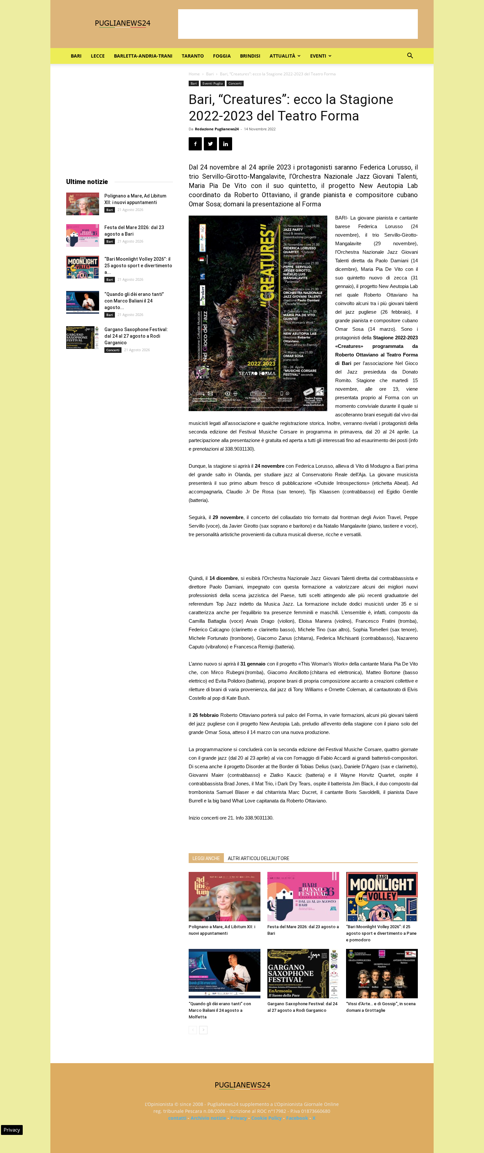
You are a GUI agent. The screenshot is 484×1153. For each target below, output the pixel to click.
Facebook (297, 1118)
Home (194, 74)
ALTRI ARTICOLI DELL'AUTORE (258, 858)
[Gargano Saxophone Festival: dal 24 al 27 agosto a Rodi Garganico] (303, 973)
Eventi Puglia (212, 83)
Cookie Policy (266, 1118)
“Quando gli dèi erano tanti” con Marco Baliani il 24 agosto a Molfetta (220, 1010)
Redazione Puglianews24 (217, 128)
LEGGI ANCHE (206, 858)
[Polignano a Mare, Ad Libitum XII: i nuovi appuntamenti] (224, 896)
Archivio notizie (208, 1118)
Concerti (235, 83)
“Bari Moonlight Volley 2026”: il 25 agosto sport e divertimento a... (138, 265)
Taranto (193, 56)
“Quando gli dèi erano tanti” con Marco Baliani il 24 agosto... (134, 301)
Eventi (318, 56)
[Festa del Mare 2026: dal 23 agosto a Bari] (303, 896)
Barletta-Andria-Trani (143, 56)
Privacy (238, 1118)
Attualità (282, 56)
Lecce (98, 56)
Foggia (222, 56)
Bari (76, 56)
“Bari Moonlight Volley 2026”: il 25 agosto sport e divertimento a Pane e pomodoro (381, 933)
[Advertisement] (298, 24)
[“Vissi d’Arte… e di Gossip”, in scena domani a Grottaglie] (382, 973)
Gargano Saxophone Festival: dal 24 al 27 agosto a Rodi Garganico (136, 336)
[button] (410, 56)
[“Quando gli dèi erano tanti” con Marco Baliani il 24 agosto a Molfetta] (224, 973)
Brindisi (250, 56)
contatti (177, 1118)
